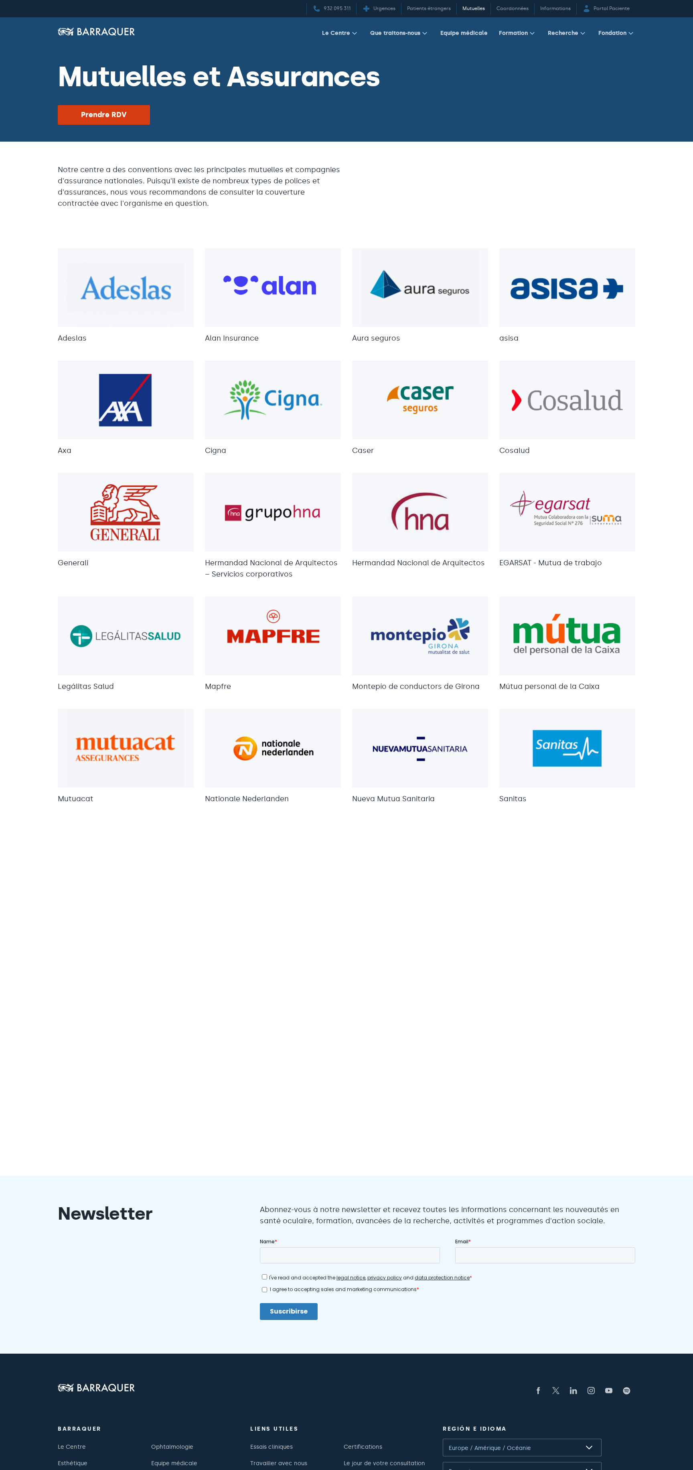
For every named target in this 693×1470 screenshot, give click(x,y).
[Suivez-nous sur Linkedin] (573, 1390)
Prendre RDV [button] (104, 114)
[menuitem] (340, 35)
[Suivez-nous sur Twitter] (556, 1390)
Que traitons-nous (395, 33)
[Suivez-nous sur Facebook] (538, 1390)
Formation (513, 33)
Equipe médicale (464, 33)
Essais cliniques (271, 1446)
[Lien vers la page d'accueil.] (96, 31)
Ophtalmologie (172, 1446)
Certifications (363, 1446)
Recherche (563, 33)
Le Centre (336, 33)
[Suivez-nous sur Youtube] (609, 1390)
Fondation (612, 33)
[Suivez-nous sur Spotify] (626, 1390)
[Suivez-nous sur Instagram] (591, 1390)
